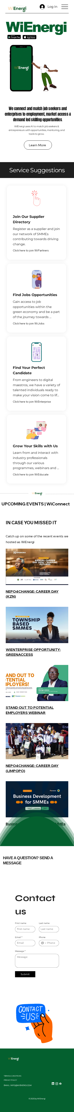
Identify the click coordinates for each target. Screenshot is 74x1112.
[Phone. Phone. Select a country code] (44, 943)
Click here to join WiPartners (31, 250)
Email (18, 937)
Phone (42, 937)
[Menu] (64, 7)
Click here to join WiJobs (28, 323)
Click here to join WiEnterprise (32, 401)
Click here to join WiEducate (31, 474)
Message (20, 951)
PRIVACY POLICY (10, 1080)
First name (20, 923)
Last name (44, 923)
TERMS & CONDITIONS (12, 1076)
